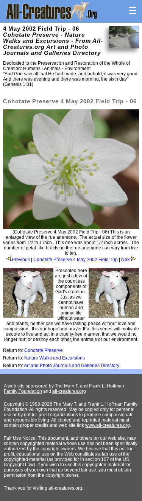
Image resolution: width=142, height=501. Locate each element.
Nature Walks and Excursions (54, 358)
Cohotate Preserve (43, 350)
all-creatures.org (69, 391)
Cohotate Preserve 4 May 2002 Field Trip (75, 259)
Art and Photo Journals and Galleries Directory (71, 365)
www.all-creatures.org (107, 425)
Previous (21, 259)
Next (126, 259)
